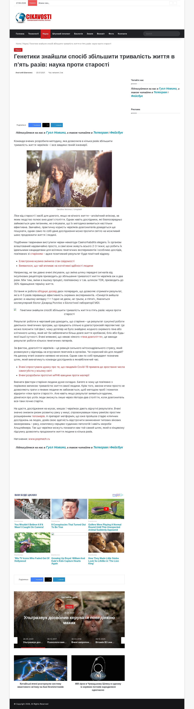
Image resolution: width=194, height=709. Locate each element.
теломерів (38, 416)
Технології (33, 34)
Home (18, 43)
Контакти (122, 34)
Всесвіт (101, 34)
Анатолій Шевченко (24, 72)
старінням (36, 253)
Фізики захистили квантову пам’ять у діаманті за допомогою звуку (68, 3)
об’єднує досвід (47, 291)
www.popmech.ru (39, 438)
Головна (20, 34)
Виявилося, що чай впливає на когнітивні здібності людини (56, 265)
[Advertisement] (69, 98)
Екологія (78, 34)
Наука (45, 34)
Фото (111, 34)
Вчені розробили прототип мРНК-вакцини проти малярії (54, 375)
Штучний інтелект (61, 34)
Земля (90, 34)
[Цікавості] (34, 18)
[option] (69, 619)
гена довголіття (91, 336)
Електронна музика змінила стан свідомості (46, 261)
